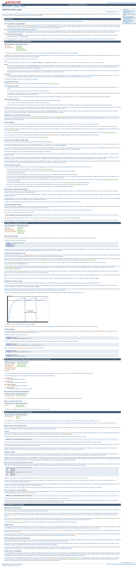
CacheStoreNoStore (76, 184)
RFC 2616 (37, 26)
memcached (7, 332)
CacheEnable (19, 46)
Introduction (125, 9)
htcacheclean (67, 14)
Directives (114, 2)
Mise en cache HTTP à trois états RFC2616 (129, 12)
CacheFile (18, 416)
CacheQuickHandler (54, 83)
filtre (35, 107)
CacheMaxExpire (44, 137)
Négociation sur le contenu (98, 38)
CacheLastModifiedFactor (109, 132)
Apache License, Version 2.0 (14, 565)
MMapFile (18, 417)
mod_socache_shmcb (10, 369)
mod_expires (53, 134)
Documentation (16, 6)
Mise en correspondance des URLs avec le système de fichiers (77, 38)
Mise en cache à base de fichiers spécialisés (128, 21)
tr (120, 11)
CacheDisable (19, 47)
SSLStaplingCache (21, 366)
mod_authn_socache (10, 363)
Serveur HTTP (9, 6)
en (116, 11)
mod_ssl (7, 370)
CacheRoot (19, 228)
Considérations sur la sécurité (129, 23)
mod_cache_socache (10, 230)
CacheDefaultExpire (13, 130)
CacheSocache (20, 233)
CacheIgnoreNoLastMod (111, 179)
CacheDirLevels (21, 230)
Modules (109, 2)
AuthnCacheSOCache (22, 363)
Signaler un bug (133, 2)
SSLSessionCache (21, 365)
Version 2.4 (23, 6)
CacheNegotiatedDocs (21, 50)
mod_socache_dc (9, 366)
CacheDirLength (21, 231)
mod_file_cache (51, 14)
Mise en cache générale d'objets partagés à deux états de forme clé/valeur (129, 18)
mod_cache (35, 14)
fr (118, 11)
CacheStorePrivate (70, 182)
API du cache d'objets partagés (15, 30)
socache (91, 373)
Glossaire (121, 2)
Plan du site (126, 2)
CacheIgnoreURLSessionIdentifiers (72, 559)
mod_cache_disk (43, 14)
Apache (3, 6)
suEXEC (60, 535)
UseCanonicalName (20, 48)
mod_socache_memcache (10, 231)
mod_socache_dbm (9, 365)
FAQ (117, 2)
